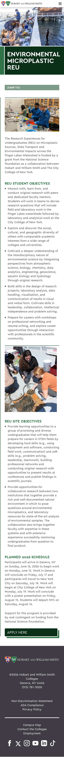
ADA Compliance (32, 705)
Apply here (17, 632)
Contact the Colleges (32, 729)
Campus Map (32, 725)
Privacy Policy (32, 709)
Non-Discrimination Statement (32, 701)
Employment (32, 733)
